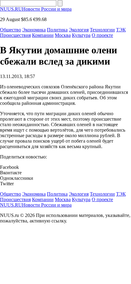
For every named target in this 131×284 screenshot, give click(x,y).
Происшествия (15, 35)
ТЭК (121, 29)
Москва (63, 35)
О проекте (102, 35)
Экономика (34, 29)
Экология (79, 29)
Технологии (102, 29)
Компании (43, 35)
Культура (81, 35)
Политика (57, 29)
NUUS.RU (36, 9)
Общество (10, 29)
